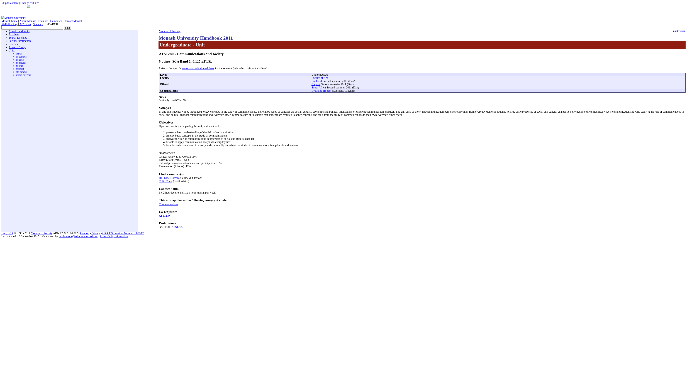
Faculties (43, 21)
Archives (14, 34)
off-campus (21, 71)
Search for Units (18, 37)
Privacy (95, 233)
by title (19, 65)
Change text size (29, 2)
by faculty (21, 62)
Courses (13, 44)
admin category (23, 74)
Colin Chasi (165, 181)
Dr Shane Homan (321, 90)
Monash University (170, 31)
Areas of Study (17, 47)
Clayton (315, 84)
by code (20, 59)
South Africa (318, 87)
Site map (38, 24)
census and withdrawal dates (198, 68)
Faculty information (20, 40)
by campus (21, 56)
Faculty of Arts (319, 77)
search (19, 53)
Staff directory (9, 24)
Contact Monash (73, 21)
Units (12, 50)
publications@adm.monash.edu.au (78, 236)
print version (679, 31)
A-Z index (25, 24)
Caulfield (316, 81)
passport (20, 68)
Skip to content (9, 2)
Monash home (9, 21)
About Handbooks (19, 31)
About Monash (27, 21)
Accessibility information (114, 236)
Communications (168, 204)
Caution (84, 233)
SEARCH (52, 24)
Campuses (56, 21)
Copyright (7, 233)
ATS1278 (177, 227)
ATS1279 (164, 215)
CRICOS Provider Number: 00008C (123, 233)
